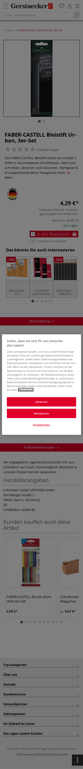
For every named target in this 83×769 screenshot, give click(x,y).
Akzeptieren (41, 413)
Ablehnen (41, 401)
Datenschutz (25, 389)
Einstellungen (41, 424)
